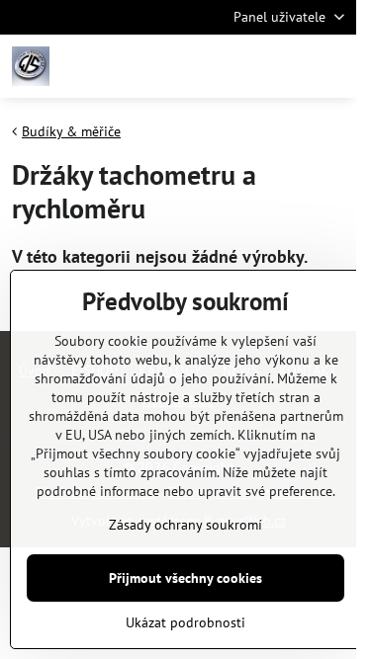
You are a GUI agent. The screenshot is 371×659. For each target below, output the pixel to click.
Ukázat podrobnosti (185, 622)
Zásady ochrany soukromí (185, 525)
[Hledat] (237, 66)
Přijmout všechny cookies (185, 578)
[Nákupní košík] (285, 66)
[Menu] (332, 66)
